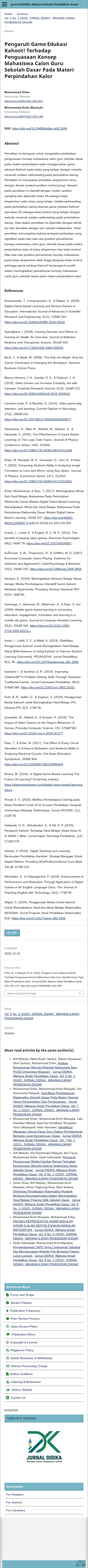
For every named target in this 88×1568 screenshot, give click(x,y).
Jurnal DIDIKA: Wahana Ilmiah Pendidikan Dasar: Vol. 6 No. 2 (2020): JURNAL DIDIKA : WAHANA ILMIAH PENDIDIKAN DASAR (45, 1234)
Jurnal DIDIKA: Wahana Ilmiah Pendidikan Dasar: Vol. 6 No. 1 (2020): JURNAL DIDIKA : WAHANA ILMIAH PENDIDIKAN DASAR (45, 1174)
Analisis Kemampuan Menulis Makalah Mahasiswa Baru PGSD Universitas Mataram (45, 1067)
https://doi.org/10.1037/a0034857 (49, 543)
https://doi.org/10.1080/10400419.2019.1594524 (37, 393)
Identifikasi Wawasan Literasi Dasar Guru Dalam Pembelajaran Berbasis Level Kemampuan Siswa (48, 1132)
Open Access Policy (24, 1326)
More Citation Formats (21, 993)
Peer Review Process (25, 1318)
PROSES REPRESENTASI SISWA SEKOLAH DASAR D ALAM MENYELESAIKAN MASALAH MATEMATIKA (44, 1226)
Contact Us (18, 1397)
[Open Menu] (4, 4)
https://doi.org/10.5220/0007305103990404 (33, 764)
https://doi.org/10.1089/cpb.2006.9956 (56, 569)
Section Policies (21, 1302)
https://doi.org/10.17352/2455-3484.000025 (33, 347)
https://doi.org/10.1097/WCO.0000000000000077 (37, 419)
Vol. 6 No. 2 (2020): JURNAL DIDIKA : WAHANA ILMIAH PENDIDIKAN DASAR (39, 20)
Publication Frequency (25, 1310)
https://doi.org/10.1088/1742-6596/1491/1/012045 (38, 450)
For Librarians (15, 1510)
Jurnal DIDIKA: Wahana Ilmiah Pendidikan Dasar (45, 4)
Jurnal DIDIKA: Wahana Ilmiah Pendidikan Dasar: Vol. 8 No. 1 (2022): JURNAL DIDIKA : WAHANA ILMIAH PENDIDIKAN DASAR (45, 1260)
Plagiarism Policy (22, 1350)
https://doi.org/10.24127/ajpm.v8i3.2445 (39, 918)
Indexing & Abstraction (26, 1382)
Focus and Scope (22, 1295)
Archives (22, 14)
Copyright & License (24, 1342)
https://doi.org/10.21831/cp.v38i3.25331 (48, 687)
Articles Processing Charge (28, 1366)
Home (8, 14)
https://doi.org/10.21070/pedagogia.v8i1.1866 (47, 662)
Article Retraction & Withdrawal (31, 1358)
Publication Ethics (23, 1334)
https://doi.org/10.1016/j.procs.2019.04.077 (33, 733)
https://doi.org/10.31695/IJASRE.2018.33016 (34, 322)
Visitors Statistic (21, 1389)
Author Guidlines (21, 1374)
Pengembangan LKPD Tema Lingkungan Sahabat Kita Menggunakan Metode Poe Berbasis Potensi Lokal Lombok (46, 1251)
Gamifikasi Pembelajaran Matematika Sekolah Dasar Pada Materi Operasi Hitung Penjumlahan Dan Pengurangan (45, 1097)
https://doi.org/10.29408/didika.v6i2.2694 (39, 128)
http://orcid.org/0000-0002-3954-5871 (23, 101)
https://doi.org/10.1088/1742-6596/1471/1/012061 (38, 481)
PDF (13, 932)
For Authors (14, 1502)
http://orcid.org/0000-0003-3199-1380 (23, 116)
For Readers (14, 1494)
